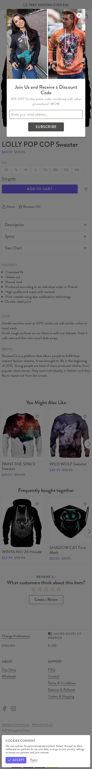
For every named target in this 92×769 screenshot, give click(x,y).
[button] (46, 384)
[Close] (79, 15)
